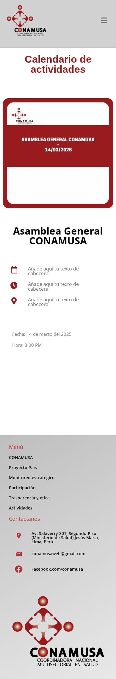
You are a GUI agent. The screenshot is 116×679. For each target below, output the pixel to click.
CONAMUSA (21, 457)
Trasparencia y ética (29, 498)
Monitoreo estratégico (32, 477)
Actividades (20, 508)
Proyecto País (23, 467)
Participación (22, 487)
